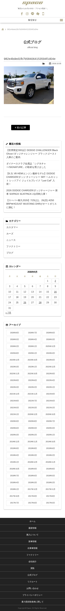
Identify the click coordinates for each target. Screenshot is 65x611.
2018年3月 (32, 482)
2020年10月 (50, 414)
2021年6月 (50, 401)
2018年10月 (14, 469)
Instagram (27, 13)
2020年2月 (32, 435)
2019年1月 (14, 462)
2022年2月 (32, 387)
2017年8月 (50, 496)
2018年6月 (32, 476)
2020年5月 (32, 428)
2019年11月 (32, 442)
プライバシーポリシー (32, 595)
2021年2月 (50, 408)
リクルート (33, 582)
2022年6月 (32, 380)
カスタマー (12, 227)
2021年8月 (14, 401)
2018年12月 (32, 462)
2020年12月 (32, 414)
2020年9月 (14, 421)
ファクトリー (13, 246)
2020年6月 (14, 428)
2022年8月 (14, 380)
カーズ (9, 233)
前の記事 (21, 127)
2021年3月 (32, 408)
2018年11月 (50, 462)
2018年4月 (14, 482)
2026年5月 (14, 339)
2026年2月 (14, 346)
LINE (32, 13)
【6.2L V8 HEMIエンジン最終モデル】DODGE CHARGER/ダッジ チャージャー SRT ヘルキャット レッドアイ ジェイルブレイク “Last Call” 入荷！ (32, 178)
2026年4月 (32, 339)
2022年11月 (14, 374)
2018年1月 (14, 489)
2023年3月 (14, 367)
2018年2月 (50, 482)
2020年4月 (50, 428)
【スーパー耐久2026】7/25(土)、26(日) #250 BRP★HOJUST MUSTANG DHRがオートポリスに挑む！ (31, 204)
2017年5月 (50, 503)
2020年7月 (50, 421)
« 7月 (8, 312)
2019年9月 (14, 448)
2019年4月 (14, 455)
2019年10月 (50, 442)
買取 (32, 568)
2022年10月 (32, 374)
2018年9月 (32, 469)
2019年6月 (50, 448)
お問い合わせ (37, 13)
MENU (32, 20)
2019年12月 (14, 442)
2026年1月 (32, 346)
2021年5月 (14, 408)
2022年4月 (50, 380)
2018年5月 (50, 476)
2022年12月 (50, 367)
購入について (32, 535)
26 (25, 302)
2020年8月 (32, 421)
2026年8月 (14, 333)
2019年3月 (32, 455)
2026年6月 (50, 333)
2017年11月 (50, 489)
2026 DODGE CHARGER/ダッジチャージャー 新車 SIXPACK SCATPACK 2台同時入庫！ (32, 192)
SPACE (32, 3)
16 (55, 291)
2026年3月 (50, 339)
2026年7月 (32, 333)
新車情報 (32, 541)
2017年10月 (14, 496)
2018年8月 (50, 469)
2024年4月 (50, 353)
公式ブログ (33, 575)
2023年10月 (32, 360)
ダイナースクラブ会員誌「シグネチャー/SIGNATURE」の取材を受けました (26, 165)
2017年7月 (14, 503)
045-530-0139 (43, 13)
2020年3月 (14, 435)
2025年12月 (50, 346)
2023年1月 (32, 367)
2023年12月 (14, 360)
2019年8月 (32, 448)
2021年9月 (50, 394)
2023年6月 (50, 360)
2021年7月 (32, 401)
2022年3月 (14, 387)
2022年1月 (50, 387)
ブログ (9, 252)
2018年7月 (14, 476)
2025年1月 (32, 353)
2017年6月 (32, 503)
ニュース (11, 240)
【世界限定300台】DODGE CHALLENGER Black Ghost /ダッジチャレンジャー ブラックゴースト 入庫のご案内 (32, 154)
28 (40, 302)
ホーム (33, 521)
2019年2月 (50, 455)
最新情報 (32, 528)
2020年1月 (50, 435)
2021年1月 (14, 414)
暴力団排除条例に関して (33, 602)
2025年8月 (14, 353)
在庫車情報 (33, 548)
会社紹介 (32, 561)
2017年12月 (32, 489)
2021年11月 (32, 394)
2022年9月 (50, 374)
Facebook (21, 13)
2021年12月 (14, 394)
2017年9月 (32, 496)
